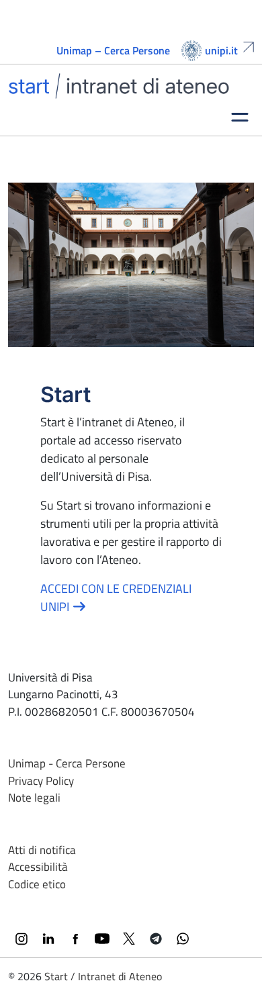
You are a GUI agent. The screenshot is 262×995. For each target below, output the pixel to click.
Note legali (34, 797)
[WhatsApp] (182, 938)
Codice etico (37, 884)
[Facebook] (75, 938)
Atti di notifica (42, 850)
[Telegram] (155, 938)
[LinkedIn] (48, 938)
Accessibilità (38, 866)
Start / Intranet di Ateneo (103, 976)
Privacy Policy (41, 781)
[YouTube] (102, 938)
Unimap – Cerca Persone (113, 50)
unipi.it (221, 50)
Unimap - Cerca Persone (67, 763)
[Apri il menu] (240, 116)
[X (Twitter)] (129, 938)
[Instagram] (21, 938)
